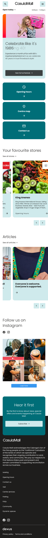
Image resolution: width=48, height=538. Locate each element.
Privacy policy (8, 534)
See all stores (10, 156)
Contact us (7, 482)
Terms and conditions (23, 534)
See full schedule (24, 73)
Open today (9, 10)
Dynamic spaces (9, 511)
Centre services (9, 492)
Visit (4, 487)
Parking (5, 497)
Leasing (5, 472)
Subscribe (24, 423)
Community (7, 506)
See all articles (10, 243)
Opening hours (8, 477)
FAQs (4, 501)
